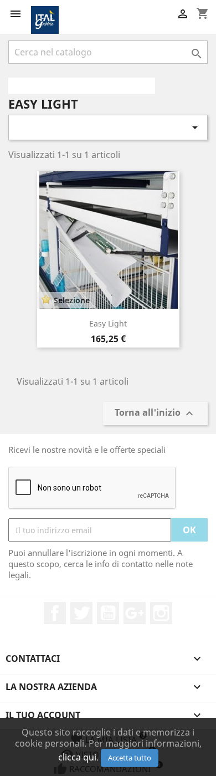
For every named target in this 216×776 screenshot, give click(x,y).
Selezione (72, 300)
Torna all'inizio (155, 414)
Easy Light (108, 323)
